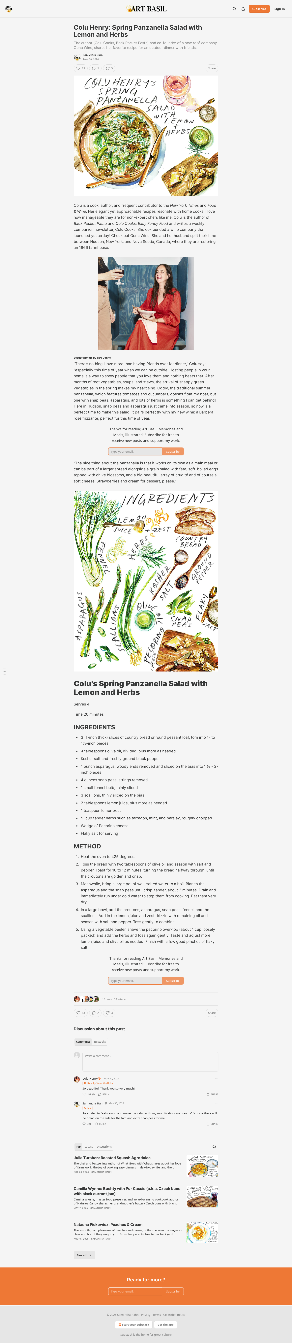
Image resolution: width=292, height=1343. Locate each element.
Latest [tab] (89, 1146)
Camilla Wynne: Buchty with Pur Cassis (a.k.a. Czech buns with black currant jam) (127, 1191)
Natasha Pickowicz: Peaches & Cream (108, 1224)
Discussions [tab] (104, 1146)
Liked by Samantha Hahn (100, 1083)
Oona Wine (140, 235)
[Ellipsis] (216, 1078)
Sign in (280, 9)
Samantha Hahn (93, 55)
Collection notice (174, 1315)
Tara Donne (104, 357)
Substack (126, 1334)
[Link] (68, 688)
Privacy (145, 1315)
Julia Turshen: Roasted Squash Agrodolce (112, 1158)
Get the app (166, 1325)
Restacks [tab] (100, 1041)
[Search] (234, 9)
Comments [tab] (83, 1041)
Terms (157, 1315)
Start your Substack (135, 1325)
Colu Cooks (125, 229)
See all (82, 1255)
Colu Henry (90, 1078)
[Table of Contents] (4, 671)
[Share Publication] (243, 9)
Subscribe (259, 9)
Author (87, 1107)
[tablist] (91, 1042)
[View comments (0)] (112, 1177)
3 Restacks (120, 999)
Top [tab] (78, 1146)
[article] (146, 1167)
